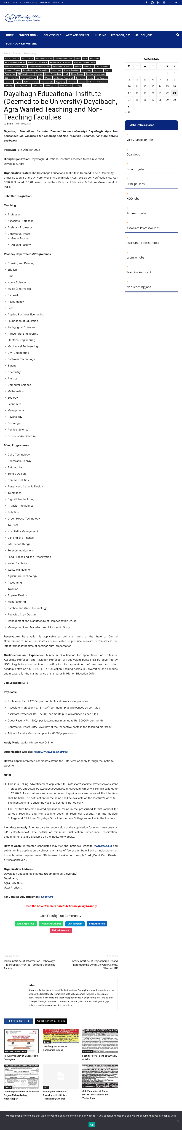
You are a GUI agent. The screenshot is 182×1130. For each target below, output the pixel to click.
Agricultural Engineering (15, 62)
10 (129, 86)
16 (174, 86)
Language (98, 70)
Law (40, 78)
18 (137, 93)
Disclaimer (45, 2)
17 (129, 93)
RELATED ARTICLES (18, 1021)
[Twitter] (170, 2)
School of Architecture (98, 81)
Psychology (60, 81)
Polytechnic (52, 35)
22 (167, 93)
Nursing (100, 35)
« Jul (127, 111)
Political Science (31, 81)
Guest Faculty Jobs (53, 74)
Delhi (78, 58)
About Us (16, 2)
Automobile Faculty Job (62, 66)
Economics (86, 70)
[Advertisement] (60, 942)
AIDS (46, 1087)
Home (6, 2)
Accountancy (27, 58)
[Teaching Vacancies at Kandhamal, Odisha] (60, 1036)
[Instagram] (152, 2)
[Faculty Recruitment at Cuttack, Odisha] (100, 1041)
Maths (48, 78)
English (108, 70)
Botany (78, 66)
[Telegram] (164, 2)
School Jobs (143, 35)
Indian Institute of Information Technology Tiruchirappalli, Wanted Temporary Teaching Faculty (29, 964)
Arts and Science (78, 35)
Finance (39, 74)
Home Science (77, 74)
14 (160, 86)
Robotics (72, 81)
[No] (177, 1120)
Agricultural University (37, 62)
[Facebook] (146, 2)
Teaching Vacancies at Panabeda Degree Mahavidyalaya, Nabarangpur (21, 1095)
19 (145, 93)
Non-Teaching (101, 78)
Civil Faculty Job (102, 66)
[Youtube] (175, 2)
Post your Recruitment (22, 43)
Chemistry (88, 66)
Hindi (66, 74)
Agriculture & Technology (60, 62)
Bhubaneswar (89, 1086)
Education (80, 78)
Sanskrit (82, 81)
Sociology (9, 85)
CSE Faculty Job (11, 78)
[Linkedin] (158, 2)
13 (153, 86)
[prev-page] (6, 1106)
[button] (177, 35)
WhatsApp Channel (51, 924)
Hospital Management (95, 74)
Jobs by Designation (44, 58)
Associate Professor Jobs (15, 66)
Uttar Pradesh (65, 85)
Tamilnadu (37, 85)
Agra (85, 58)
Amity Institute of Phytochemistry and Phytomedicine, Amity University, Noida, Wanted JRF (95, 964)
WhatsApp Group (25, 924)
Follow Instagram (60, 930)
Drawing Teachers (71, 70)
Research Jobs (120, 35)
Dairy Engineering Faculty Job (35, 70)
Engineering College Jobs (39, 66)
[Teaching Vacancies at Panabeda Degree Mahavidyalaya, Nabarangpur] (21, 1076)
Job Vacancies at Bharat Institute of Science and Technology (95, 1095)
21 (160, 93)
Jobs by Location (23, 85)
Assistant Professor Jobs (84, 62)
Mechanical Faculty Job (63, 78)
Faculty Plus (10, 74)
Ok (91, 1124)
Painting (8, 81)
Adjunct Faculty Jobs (64, 58)
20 (153, 93)
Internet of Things (28, 78)
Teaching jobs (51, 85)
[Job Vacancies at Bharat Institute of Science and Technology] (100, 1076)
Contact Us (58, 2)
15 (167, 86)
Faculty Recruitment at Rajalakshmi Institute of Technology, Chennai (55, 1095)
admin (10, 123)
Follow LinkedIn (97, 924)
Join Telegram (75, 924)
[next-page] (12, 1106)
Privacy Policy (30, 2)
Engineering (27, 35)
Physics (18, 81)
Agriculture (94, 58)
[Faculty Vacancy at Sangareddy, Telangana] (21, 1041)
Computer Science (12, 70)
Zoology (77, 85)
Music (90, 78)
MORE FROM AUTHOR (51, 1021)
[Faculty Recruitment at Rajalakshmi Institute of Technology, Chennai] (60, 1076)
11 (137, 86)
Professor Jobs (47, 81)
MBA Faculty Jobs (25, 74)
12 (145, 86)
